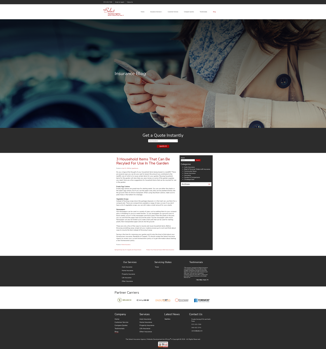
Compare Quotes (189, 12)
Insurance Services (155, 12)
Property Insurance (128, 274)
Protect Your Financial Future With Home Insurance (160, 250)
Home (142, 12)
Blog (214, 12)
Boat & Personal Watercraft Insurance (197, 169)
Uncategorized (189, 179)
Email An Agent (119, 2)
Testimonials (203, 12)
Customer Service (173, 12)
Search (183, 158)
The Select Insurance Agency (136, 341)
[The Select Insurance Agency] (113, 12)
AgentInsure (135, 168)
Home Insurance (126, 244)
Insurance (187, 175)
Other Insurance (127, 281)
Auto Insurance (189, 167)
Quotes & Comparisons (192, 177)
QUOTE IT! (163, 146)
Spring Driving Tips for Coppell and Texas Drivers (128, 250)
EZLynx (167, 341)
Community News (190, 171)
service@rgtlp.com (197, 332)
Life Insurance (126, 278)
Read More (167, 320)
